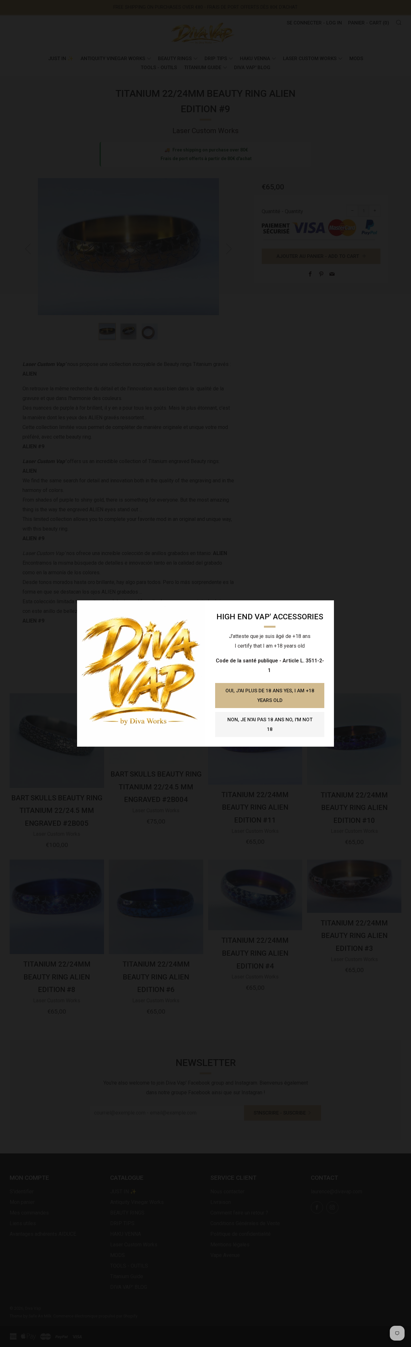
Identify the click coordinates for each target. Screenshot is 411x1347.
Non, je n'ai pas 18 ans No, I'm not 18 (269, 724)
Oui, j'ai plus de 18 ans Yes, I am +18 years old (269, 695)
